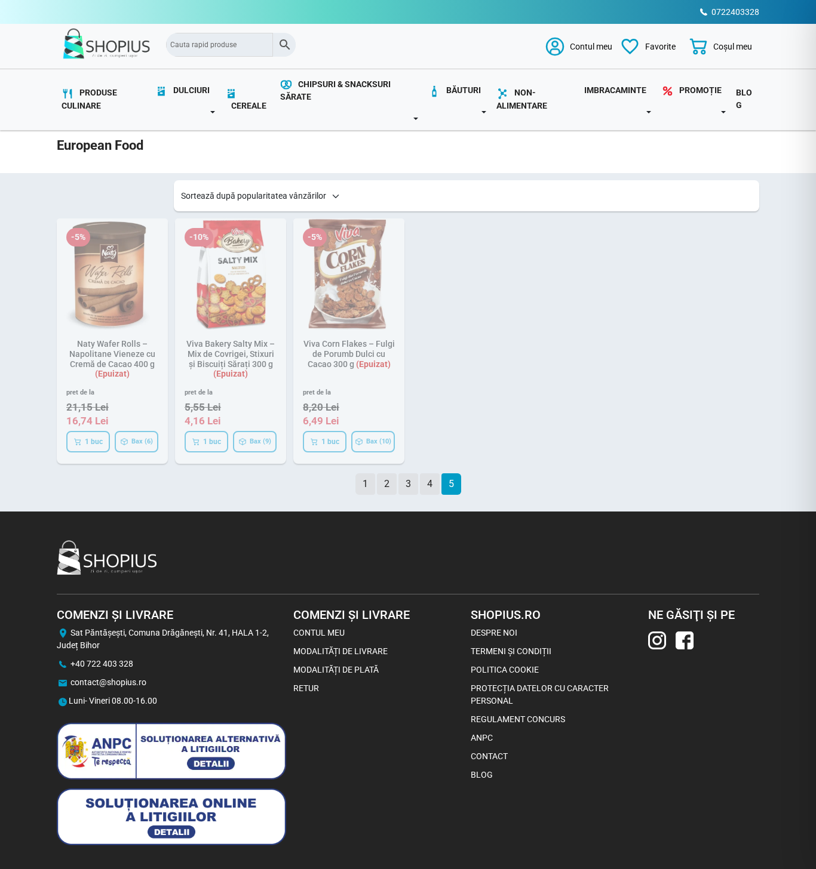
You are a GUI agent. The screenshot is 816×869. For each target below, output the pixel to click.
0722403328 (735, 12)
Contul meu (319, 632)
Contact (489, 756)
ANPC (482, 737)
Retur (306, 688)
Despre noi (494, 632)
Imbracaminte (615, 90)
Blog (744, 99)
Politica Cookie (505, 669)
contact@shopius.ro (108, 682)
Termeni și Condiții (511, 651)
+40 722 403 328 (101, 663)
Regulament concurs (518, 719)
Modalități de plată (336, 669)
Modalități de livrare (340, 651)
